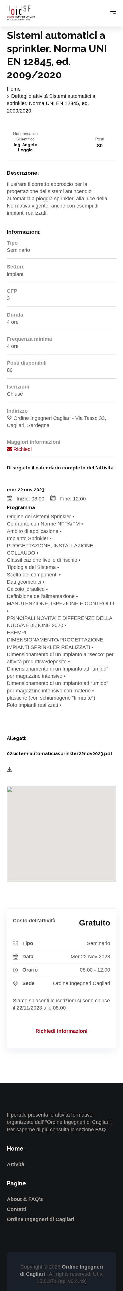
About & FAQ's (25, 1199)
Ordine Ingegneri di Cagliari (40, 1219)
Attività (15, 1164)
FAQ (100, 1129)
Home (14, 89)
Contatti (16, 1209)
